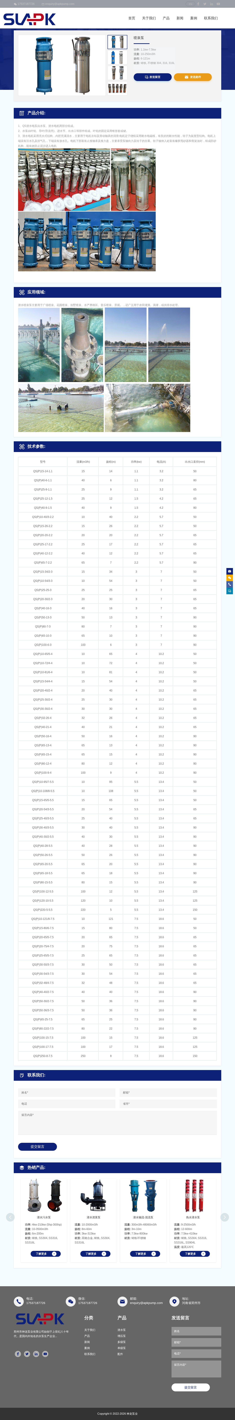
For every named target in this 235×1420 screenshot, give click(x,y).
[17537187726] (229, 578)
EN (190, 4)
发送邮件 (195, 76)
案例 (193, 18)
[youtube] (218, 4)
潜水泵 (122, 1329)
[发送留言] (229, 591)
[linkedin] (211, 4)
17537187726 (26, 3)
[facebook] (198, 4)
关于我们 (149, 18)
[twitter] (205, 4)
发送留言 (155, 76)
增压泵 (122, 1335)
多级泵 (122, 1342)
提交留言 (37, 1146)
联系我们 (211, 18)
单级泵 (122, 1348)
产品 (166, 18)
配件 (120, 1354)
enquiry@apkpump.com (59, 3)
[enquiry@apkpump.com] (229, 571)
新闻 (180, 18)
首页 (131, 18)
